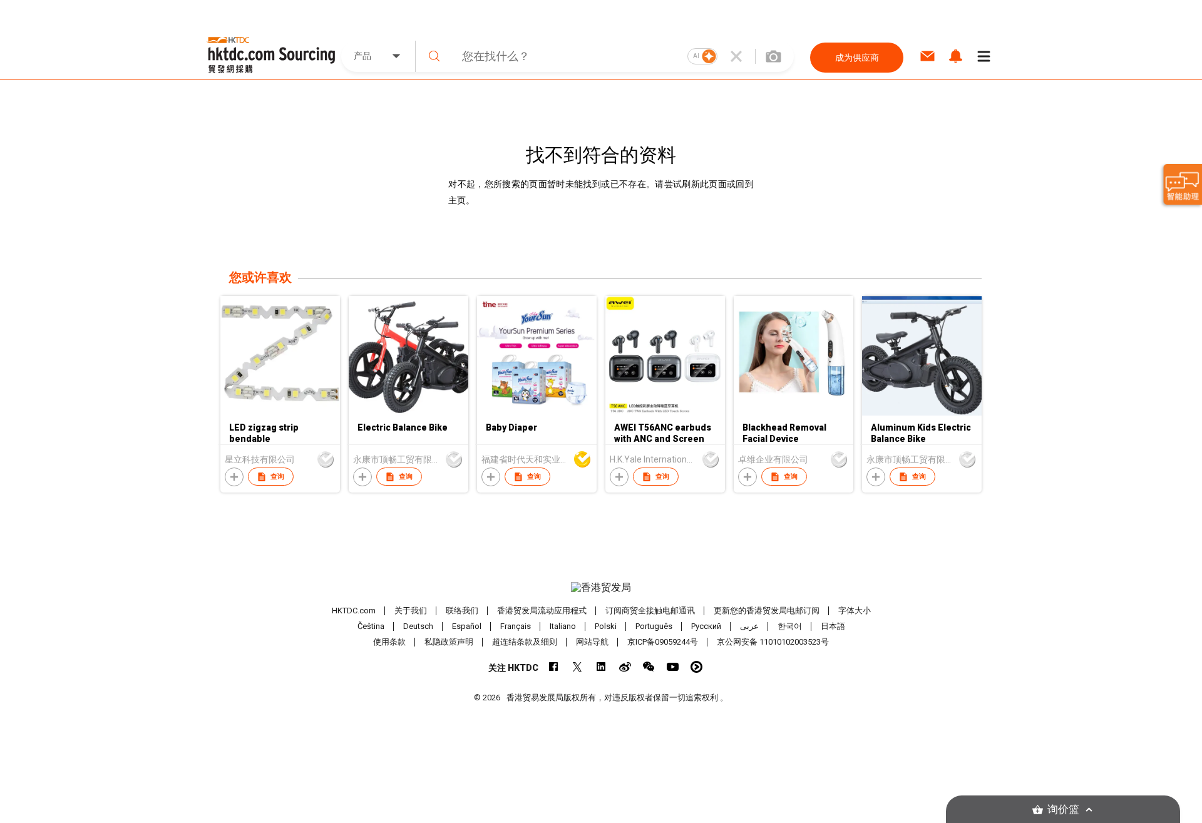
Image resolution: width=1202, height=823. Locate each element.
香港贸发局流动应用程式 (542, 610)
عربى (749, 626)
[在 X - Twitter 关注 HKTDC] (577, 667)
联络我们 (462, 610)
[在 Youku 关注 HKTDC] (696, 667)
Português (653, 626)
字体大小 (854, 610)
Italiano (563, 626)
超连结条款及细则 (524, 642)
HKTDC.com (354, 610)
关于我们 (410, 610)
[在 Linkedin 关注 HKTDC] (601, 667)
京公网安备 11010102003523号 (773, 642)
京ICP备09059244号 (662, 642)
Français (515, 626)
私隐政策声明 (448, 642)
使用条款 (389, 642)
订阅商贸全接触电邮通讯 (650, 610)
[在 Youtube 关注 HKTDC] (673, 667)
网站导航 (592, 642)
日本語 (833, 626)
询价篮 (1063, 809)
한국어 (790, 626)
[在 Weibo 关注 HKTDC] (625, 667)
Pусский (706, 626)
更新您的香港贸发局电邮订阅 (766, 610)
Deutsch (418, 626)
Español (466, 626)
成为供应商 (857, 58)
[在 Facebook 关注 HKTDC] (554, 667)
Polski (606, 626)
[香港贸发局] (601, 587)
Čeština (370, 626)
